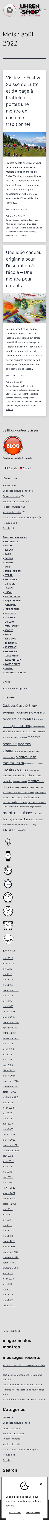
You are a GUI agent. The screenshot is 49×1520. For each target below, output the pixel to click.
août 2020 (8, 1273)
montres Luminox (19, 788)
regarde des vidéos (19, 819)
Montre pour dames (19, 738)
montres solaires (37, 802)
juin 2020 (7, 1284)
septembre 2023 (11, 1097)
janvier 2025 (9, 1017)
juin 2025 (7, 1001)
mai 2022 (7, 1172)
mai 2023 (7, 1118)
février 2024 (9, 1070)
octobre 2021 (9, 1204)
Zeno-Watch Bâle (20, 830)
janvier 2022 (9, 1193)
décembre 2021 (10, 1198)
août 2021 (8, 1209)
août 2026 (8, 958)
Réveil (41, 820)
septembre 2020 (11, 1268)
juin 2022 (7, 1166)
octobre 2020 (9, 1262)
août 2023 (8, 1102)
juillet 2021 (8, 1214)
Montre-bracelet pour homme (27, 731)
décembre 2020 (11, 1252)
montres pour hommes (24, 797)
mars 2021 (8, 1236)
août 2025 (8, 995)
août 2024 (8, 1043)
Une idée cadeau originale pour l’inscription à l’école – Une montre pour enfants (24, 269)
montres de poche (22, 775)
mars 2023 (8, 1129)
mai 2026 (7, 974)
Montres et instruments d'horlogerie (21, 224)
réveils (21, 824)
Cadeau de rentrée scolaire (26, 394)
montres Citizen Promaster (33, 763)
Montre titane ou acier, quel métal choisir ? (24, 1399)
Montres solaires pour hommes (30, 807)
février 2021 (9, 1241)
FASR (16, 228)
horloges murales (16, 726)
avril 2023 (8, 1123)
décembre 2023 (11, 1081)
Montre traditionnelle (26, 231)
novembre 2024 (11, 1027)
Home (5, 1331)
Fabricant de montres (13, 501)
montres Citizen (13, 763)
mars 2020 (8, 1300)
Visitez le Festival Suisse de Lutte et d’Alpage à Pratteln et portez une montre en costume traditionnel (24, 101)
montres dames (15, 769)
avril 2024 (8, 1065)
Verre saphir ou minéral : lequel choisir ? (22, 1384)
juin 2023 (7, 1113)
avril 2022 (8, 1177)
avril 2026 (8, 979)
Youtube (8, 829)
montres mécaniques (26, 792)
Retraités (34, 820)
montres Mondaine (35, 788)
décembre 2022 (11, 1145)
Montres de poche (12, 512)
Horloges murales (11, 507)
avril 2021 (7, 1230)
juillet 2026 (8, 963)
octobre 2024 (9, 1033)
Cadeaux (9, 706)
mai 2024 (7, 1059)
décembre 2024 (11, 1022)
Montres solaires (11, 806)
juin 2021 (7, 1220)
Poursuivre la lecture (16, 209)
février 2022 (9, 1187)
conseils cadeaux (13, 397)
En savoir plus (15, 1512)
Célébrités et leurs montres (16, 490)
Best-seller (8, 485)
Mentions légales (33, 1512)
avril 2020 (8, 1294)
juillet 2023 (8, 1108)
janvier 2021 (9, 1246)
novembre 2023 (11, 1086)
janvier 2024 (9, 1075)
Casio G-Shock (26, 705)
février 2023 (9, 1134)
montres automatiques (31, 751)
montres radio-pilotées (15, 802)
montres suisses (18, 812)
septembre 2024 (11, 1038)
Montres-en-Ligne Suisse (17, 688)
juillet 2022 (8, 1161)
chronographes (10, 713)
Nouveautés (33, 390)
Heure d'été (39, 720)
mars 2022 (8, 1182)
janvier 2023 (9, 1139)
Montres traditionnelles (16, 235)
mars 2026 (8, 985)
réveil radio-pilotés (10, 825)
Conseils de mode (31, 220)
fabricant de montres (19, 719)
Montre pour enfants (24, 401)
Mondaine (8, 731)
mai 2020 (7, 1289)
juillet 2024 (8, 1049)
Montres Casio (26, 757)
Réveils (6, 528)
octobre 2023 (9, 1091)
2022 (13, 1331)
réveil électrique (31, 825)
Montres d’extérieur (20, 781)
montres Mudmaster (10, 792)
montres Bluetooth (9, 757)
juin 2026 (7, 969)
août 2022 (8, 1156)
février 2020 (9, 1305)
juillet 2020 (8, 1278)
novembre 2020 (11, 1257)
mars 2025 (8, 1006)
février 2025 (9, 1011)
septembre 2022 (11, 1150)
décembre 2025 (11, 990)
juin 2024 (7, 1054)
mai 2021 (7, 1225)
